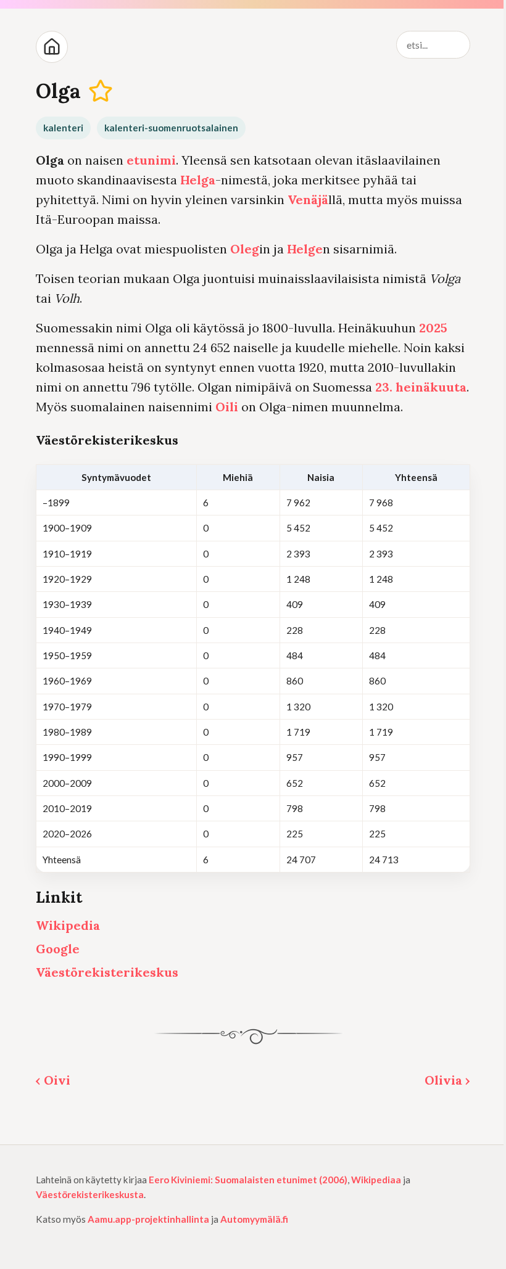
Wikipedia (68, 925)
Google (58, 948)
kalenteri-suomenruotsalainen (171, 127)
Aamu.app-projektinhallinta (148, 1219)
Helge (305, 249)
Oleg (244, 249)
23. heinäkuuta (421, 387)
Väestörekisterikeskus (107, 972)
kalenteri (63, 127)
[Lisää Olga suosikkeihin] (101, 91)
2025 (433, 327)
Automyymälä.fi (254, 1219)
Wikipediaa (376, 1179)
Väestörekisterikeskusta (90, 1194)
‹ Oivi (53, 1080)
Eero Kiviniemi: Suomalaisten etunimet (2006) (248, 1179)
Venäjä (308, 199)
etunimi (151, 160)
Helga (197, 179)
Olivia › (447, 1080)
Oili (226, 406)
